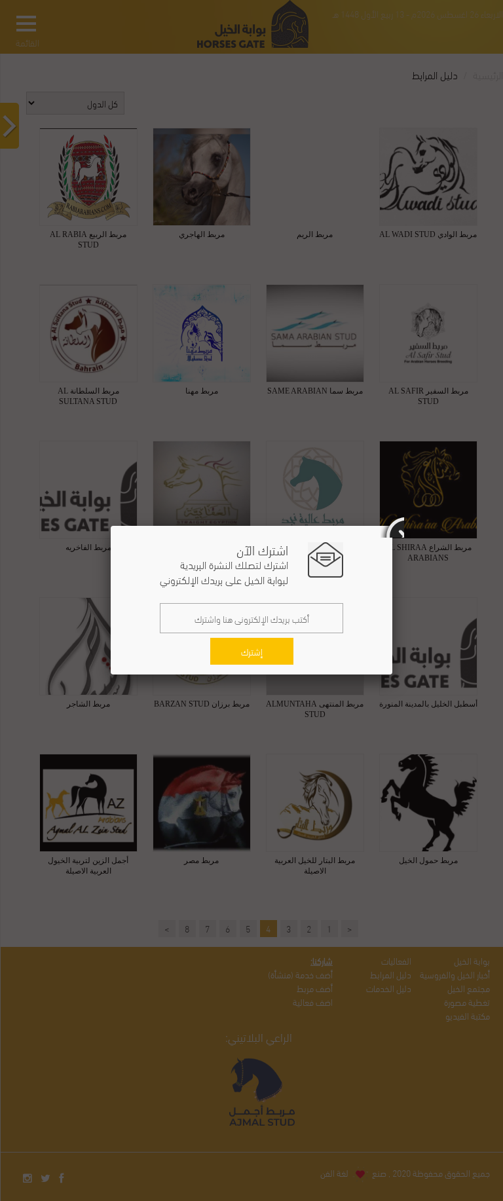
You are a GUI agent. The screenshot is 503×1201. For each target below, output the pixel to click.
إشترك (252, 651)
